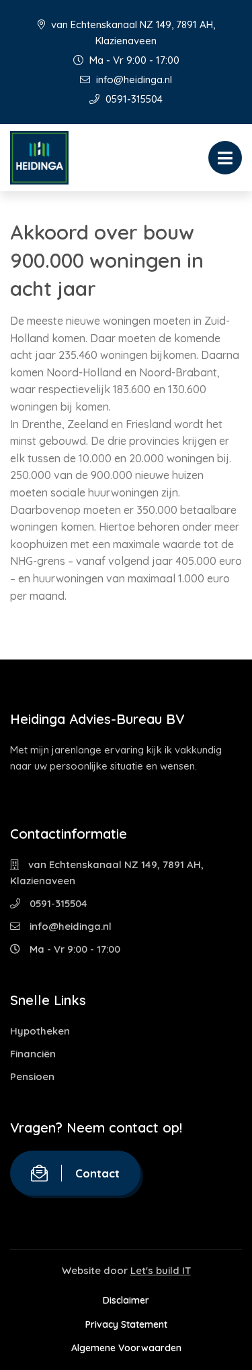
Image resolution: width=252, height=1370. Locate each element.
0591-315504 (133, 99)
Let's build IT (160, 1270)
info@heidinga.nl (132, 79)
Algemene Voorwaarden (126, 1348)
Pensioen (32, 1076)
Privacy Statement (126, 1324)
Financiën (33, 1053)
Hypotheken (40, 1030)
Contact (97, 1173)
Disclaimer (126, 1300)
